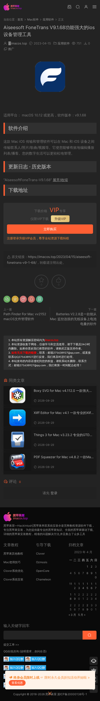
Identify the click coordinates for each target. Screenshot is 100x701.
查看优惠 (17, 682)
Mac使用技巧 (11, 562)
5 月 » (81, 614)
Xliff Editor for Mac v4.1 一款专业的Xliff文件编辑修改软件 (63, 413)
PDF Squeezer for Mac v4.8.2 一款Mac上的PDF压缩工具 (63, 457)
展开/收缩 (60, 180)
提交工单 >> (11, 644)
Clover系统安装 (13, 579)
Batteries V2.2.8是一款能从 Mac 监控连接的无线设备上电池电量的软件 (73, 319)
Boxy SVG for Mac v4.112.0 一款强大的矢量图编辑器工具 (63, 391)
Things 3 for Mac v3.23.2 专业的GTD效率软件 (63, 435)
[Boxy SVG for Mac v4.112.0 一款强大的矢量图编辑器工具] (17, 395)
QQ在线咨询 (11, 651)
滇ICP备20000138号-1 (72, 694)
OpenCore (42, 570)
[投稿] (69, 6)
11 (70, 584)
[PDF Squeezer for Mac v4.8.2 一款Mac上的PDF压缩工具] (17, 461)
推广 (11, 49)
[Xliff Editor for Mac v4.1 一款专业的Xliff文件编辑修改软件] (17, 417)
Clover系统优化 (13, 570)
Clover (40, 553)
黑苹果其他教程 (13, 553)
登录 (53, 493)
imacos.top (17, 43)
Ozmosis (41, 562)
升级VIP (60, 219)
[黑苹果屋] (13, 7)
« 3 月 (72, 614)
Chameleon (43, 579)
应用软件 (64, 43)
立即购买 (50, 229)
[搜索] (78, 6)
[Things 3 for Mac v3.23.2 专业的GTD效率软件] (17, 439)
